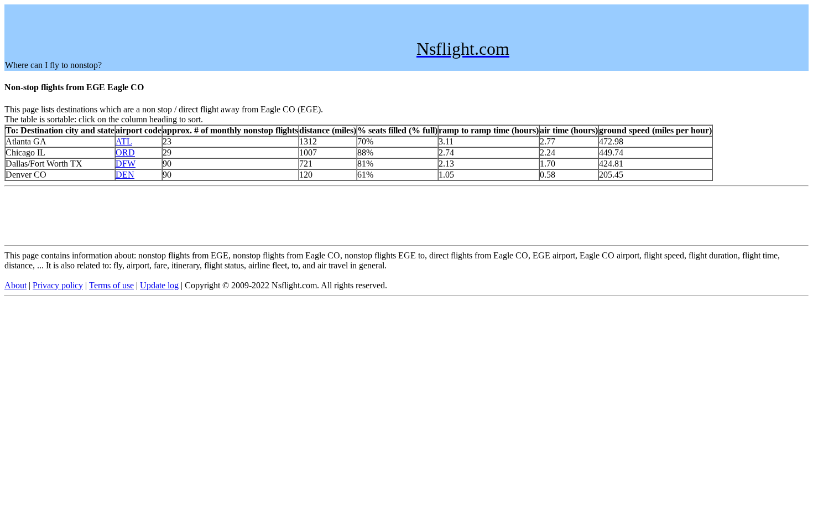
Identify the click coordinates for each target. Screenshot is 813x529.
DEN (125, 174)
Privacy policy (58, 285)
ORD (125, 152)
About (15, 285)
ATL (124, 141)
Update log (159, 285)
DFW (126, 163)
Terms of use (111, 285)
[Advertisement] (206, 30)
